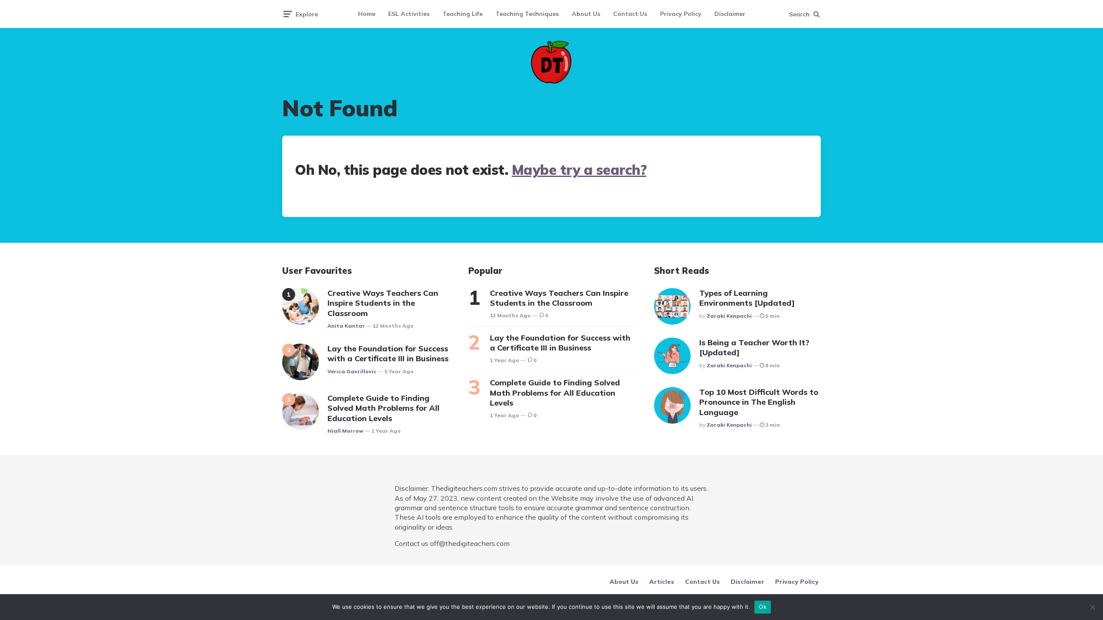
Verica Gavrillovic (352, 371)
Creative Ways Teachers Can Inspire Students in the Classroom (382, 303)
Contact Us (630, 14)
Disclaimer (729, 14)
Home (366, 14)
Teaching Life (462, 14)
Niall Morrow (345, 431)
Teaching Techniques (527, 14)
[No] (1092, 607)
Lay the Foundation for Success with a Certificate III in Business (388, 353)
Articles (661, 582)
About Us (586, 14)
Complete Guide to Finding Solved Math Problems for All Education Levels (383, 408)
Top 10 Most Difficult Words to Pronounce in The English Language (758, 402)
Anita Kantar (346, 325)
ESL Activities (409, 14)
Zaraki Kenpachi (729, 316)
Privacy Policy (680, 14)
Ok (762, 606)
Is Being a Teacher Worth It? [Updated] (754, 347)
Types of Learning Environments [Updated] (747, 298)
